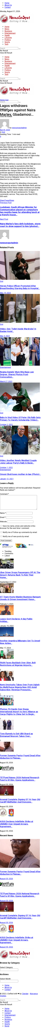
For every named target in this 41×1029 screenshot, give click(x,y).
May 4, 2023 (5, 336)
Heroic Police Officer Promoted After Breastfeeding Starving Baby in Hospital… (20, 287)
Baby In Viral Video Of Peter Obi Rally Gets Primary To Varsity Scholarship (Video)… (20, 418)
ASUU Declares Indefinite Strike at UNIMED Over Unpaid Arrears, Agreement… (16, 824)
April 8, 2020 (5, 130)
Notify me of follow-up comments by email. (20, 532)
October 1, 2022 (6, 467)
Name (3, 513)
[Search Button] (19, 102)
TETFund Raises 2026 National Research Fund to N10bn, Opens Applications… (19, 778)
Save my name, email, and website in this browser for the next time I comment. (17, 527)
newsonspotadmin (19, 128)
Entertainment (10, 33)
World (7, 1026)
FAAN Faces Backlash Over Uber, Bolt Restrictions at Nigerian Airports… (18, 663)
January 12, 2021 (7, 479)
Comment (4, 494)
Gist (6, 100)
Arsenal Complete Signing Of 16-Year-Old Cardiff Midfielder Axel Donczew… (20, 800)
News (7, 29)
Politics (8, 40)
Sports (7, 42)
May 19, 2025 (5, 293)
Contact (8, 7)
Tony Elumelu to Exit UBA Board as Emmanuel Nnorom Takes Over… (16, 734)
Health (7, 35)
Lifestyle (8, 38)
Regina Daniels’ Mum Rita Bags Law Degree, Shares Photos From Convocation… (17, 374)
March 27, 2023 (6, 381)
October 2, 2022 (6, 424)
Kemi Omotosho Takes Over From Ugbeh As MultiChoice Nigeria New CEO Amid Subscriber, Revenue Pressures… (20, 687)
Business (8, 31)
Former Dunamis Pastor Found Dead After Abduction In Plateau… (20, 756)
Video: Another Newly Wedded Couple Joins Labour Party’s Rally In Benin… (18, 461)
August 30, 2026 (6, 879)
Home (7, 3)
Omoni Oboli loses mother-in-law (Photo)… (20, 474)
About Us (8, 5)
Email (3, 517)
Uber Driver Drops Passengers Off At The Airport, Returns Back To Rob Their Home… (20, 575)
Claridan (25, 994)
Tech (6, 44)
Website (3, 521)
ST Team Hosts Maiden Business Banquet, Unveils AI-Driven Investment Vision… (20, 598)
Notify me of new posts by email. (16, 536)
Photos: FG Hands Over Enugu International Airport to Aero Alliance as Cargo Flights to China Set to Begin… (19, 711)
